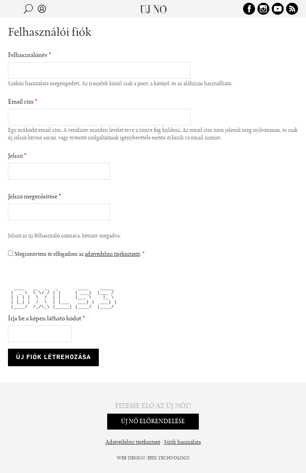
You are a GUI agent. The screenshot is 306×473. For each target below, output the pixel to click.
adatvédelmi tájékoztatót (112, 254)
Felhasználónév (29, 55)
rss (292, 9)
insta (263, 9)
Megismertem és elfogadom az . (79, 254)
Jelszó (17, 156)
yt (278, 9)
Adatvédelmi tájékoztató (133, 443)
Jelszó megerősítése (34, 197)
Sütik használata (182, 443)
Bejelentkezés (41, 8)
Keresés (28, 8)
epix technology (168, 458)
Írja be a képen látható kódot (46, 319)
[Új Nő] (153, 9)
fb (249, 9)
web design (131, 458)
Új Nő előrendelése (153, 421)
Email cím (22, 102)
